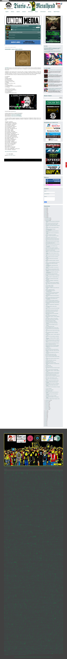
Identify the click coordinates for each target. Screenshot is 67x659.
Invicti (11, 552)
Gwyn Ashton (25, 540)
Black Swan (16, 493)
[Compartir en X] (10, 153)
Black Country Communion (49, 491)
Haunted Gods (33, 542)
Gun (56, 539)
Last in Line (32, 562)
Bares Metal (43, 488)
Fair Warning (55, 528)
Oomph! (45, 589)
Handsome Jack (20, 541)
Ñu (38, 587)
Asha (34, 484)
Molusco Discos (21, 578)
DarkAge (45, 509)
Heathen (8, 543)
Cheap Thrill (25, 502)
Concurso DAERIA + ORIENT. (49, 285)
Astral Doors (53, 484)
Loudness (20, 568)
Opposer (5, 590)
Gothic (27, 537)
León (26, 564)
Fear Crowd (50, 529)
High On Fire (33, 545)
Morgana (10, 579)
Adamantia (33, 475)
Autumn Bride (12, 486)
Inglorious (35, 550)
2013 (46, 415)
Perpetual (29, 593)
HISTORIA (6, 546)
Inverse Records (6, 552)
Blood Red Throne (52, 494)
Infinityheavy (31, 550)
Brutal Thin (11, 498)
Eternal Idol (60, 525)
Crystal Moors (37, 507)
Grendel (55, 538)
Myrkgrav (37, 581)
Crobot (20, 506)
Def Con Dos (16, 512)
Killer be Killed (34, 557)
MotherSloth (6, 580)
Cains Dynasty (45, 499)
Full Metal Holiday (17, 534)
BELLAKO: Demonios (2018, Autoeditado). (51, 355)
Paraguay (20, 592)
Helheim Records (17, 544)
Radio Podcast (56, 11)
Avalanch (22, 486)
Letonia (59, 564)
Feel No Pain (60, 529)
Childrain (57, 502)
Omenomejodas (52, 588)
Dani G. (45, 508)
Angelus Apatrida (12, 480)
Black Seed (5, 493)
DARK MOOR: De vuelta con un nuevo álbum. (52, 318)
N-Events (52, 581)
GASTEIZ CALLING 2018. (49, 366)
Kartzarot (39, 556)
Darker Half (48, 509)
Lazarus (56, 562)
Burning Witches (60, 498)
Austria (60, 485)
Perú (46, 593)
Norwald (21, 586)
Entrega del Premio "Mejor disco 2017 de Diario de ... (53, 297)
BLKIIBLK (32, 494)
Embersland (36, 522)
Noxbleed (41, 586)
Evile (23, 527)
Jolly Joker (47, 554)
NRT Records (46, 586)
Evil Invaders (11, 527)
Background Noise (30, 487)
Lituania (40, 566)
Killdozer (30, 557)
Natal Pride (57, 582)
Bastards (11, 489)
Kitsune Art (32, 558)
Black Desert (55, 491)
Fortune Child (48, 532)
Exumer (21, 528)
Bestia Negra (40, 490)
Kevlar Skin (8, 557)
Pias (37, 594)
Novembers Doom (37, 586)
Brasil (10, 497)
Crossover (37, 506)
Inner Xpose (49, 550)
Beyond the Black (55, 490)
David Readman (22, 510)
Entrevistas (30, 11)
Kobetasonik (57, 558)
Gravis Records (31, 538)
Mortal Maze (43, 579)
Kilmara (42, 557)
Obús (60, 587)
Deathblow (33, 511)
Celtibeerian (23, 501)
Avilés (50, 486)
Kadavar (5, 556)
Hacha (34, 540)
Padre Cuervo (43, 591)
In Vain (33, 549)
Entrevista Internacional (35, 524)
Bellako (18, 490)
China (15, 503)
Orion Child (21, 590)
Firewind (15, 531)
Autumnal (16, 486)
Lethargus (55, 564)
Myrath (34, 581)
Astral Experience (58, 484)
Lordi (32, 567)
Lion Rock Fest (14, 566)
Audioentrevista (42, 485)
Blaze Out (12, 494)
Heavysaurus (53, 543)
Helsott (59, 544)
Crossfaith (33, 506)
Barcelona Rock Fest (38, 488)
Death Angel (13, 511)
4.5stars (13, 473)
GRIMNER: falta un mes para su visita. (51, 362)
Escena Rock (11, 525)
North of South (57, 585)
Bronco (34, 497)
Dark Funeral (20, 509)
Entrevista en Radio (25, 524)
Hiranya (55, 545)
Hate (15, 542)
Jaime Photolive (48, 553)
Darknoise (55, 509)
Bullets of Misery (34, 498)
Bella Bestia (14, 490)
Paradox (17, 592)
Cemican (27, 501)
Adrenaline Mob (47, 475)
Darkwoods (13, 510)
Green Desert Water (50, 538)
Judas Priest (44, 555)
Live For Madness (53, 566)
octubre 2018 (47, 220)
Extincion (15, 528)
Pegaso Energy (61, 592)
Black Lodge (29, 492)
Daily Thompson (28, 508)
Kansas (28, 556)
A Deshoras (46, 473)
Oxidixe (32, 591)
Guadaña (49, 539)
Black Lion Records (23, 492)
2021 (46, 213)
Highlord (44, 545)
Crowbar (41, 506)
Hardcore (54, 541)
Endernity (30, 523)
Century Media (47, 501)
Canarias (12, 500)
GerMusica (48, 535)
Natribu (61, 582)
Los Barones (45, 567)
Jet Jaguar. (14, 554)
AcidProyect (58, 474)
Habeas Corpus (30, 540)
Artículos (55, 483)
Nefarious (30, 583)
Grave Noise (22, 538)
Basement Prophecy (57, 488)
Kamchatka (13, 556)
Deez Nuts (11, 512)
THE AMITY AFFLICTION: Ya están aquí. (51, 360)
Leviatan (12, 565)
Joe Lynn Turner (33, 554)
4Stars (18, 473)
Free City (21, 533)
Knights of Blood (53, 558)
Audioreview (48, 485)
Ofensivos (23, 588)
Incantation (42, 549)
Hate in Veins (19, 542)
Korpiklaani (14, 559)
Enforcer (49, 523)
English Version (54, 523)
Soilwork (14, 155)
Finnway (5, 531)
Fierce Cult (47, 530)
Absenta (18, 474)
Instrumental (37, 551)
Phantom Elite (60, 593)
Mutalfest (5, 581)
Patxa (36, 592)
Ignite (12, 548)
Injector (42, 550)
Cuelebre (45, 507)
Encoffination (17, 523)
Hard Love (40, 541)
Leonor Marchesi (34, 564)
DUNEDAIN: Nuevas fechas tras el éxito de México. (52, 238)
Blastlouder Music (60, 493)
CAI (41, 499)
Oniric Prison (15, 589)
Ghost (6, 536)
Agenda (6, 11)
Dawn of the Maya (34, 510)
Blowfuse (23, 495)
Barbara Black (22, 488)
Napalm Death (24, 582)
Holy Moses (31, 546)
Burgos (45, 498)
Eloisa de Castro (19, 522)
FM (25, 532)
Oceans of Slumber (7, 588)
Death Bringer (17, 511)
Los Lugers (50, 567)
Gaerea (38, 534)
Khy (14, 557)
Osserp (45, 590)
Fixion (39, 531)
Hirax (58, 545)
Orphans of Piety (36, 590)
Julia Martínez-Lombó (58, 555)
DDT (45, 510)
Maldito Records (24, 571)
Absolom (25, 474)
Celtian (19, 501)
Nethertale (51, 583)
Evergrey (44, 526)
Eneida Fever (37, 523)
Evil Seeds (16, 527)
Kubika (59, 559)
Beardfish (46, 489)
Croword (61, 506)
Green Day (44, 538)
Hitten (16, 546)
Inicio (24, 160)
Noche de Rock (23, 585)
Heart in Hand (56, 542)
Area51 (46, 482)
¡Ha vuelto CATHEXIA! (49, 388)
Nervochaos (44, 583)
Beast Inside (50, 489)
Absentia (21, 474)
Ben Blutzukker (26, 490)
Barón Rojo (48, 488)
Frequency (34, 533)
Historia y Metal (11, 546)
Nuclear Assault (6, 587)
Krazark (28, 559)
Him (49, 545)
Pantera (5, 592)
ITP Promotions (16, 553)
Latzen (45, 562)
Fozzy (57, 532)
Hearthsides (60, 542)
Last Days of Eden (26, 562)
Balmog (58, 487)
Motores (14, 580)
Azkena (19, 487)
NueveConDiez (20, 587)
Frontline (44, 533)
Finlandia (56, 530)
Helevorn (12, 544)
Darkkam (52, 509)
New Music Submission (11, 584)
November (32, 586)
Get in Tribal (57, 535)
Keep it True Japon (57, 556)
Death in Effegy (22, 511)
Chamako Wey (6, 502)
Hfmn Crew (28, 545)
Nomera (40, 585)
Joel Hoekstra (39, 554)
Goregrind (15, 537)
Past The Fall (28, 592)
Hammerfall (7, 541)
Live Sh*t (5, 567)
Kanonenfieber (24, 556)
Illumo (18, 548)
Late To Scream (41, 562)
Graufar (5, 538)
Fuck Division (56, 533)
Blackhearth (26, 493)
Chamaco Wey (59, 501)
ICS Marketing (9, 548)
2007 (46, 422)
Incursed (53, 549)
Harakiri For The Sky (35, 541)
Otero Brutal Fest (53, 590)
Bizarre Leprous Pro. (30, 491)
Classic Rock (49, 503)
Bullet (29, 498)
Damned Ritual (35, 508)
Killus (38, 557)
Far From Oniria (28, 529)
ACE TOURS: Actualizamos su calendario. (51, 321)
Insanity (10, 551)
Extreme (18, 528)
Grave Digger (17, 538)
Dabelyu (6, 508)
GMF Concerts (51, 536)
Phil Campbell (14, 594)
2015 (5, 471)
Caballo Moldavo (21, 499)
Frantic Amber (17, 533)
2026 (41, 471)
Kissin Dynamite (22, 558)
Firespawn (11, 531)
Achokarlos (45, 474)
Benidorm (35, 490)
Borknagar (43, 496)
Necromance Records (17, 583)
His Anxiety (61, 545)
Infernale (13, 550)
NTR (49, 586)
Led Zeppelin (24, 563)
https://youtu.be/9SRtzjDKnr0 (16, 115)
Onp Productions (36, 589)
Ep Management (49, 524)
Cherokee (29, 502)
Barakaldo (16, 488)
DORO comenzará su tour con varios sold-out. (52, 311)
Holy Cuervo (26, 546)
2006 (46, 423)
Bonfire (30, 496)
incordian (49, 549)
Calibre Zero (53, 499)
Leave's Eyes (19, 563)
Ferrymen (27, 530)
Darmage (17, 510)
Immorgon (24, 548)
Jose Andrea (14, 555)
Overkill (17, 591)
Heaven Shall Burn (12, 543)
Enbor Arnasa (13, 523)
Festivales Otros (40, 530)
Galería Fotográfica (45, 534)
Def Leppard (21, 512)
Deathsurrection (47, 511)
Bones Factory (14, 496)
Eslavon (22, 525)
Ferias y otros (23, 530)
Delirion (55, 512)
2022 (46, 212)
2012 (46, 416)
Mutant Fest (9, 581)
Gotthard (31, 537)
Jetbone (18, 554)
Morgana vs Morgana (16, 579)
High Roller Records (39, 545)
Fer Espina (19, 530)
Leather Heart (14, 563)
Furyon (22, 534)
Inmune (46, 550)
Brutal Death (54, 497)
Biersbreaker (6, 491)
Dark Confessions (60, 508)
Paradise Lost (13, 592)
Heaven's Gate (18, 543)
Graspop (61, 537)
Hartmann (9, 542)
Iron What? (54, 552)
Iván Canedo (23, 553)
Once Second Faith (6, 589)
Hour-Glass (56, 546)
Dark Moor (29, 509)
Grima (9, 539)
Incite (46, 549)
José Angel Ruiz (19, 555)
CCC (11, 501)
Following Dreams (35, 532)
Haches (37, 540)
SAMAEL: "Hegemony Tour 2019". (50, 289)
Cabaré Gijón (27, 499)
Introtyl (58, 551)
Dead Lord (54, 510)
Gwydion (21, 540)
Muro (58, 580)
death (62, 510)
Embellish (28, 522)
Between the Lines (46, 490)
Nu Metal (52, 586)
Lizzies (14, 567)
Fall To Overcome (61, 528)
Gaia (40, 534)
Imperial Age (43, 548)
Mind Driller (20, 577)
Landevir (5, 562)
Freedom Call (26, 533)
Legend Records (50, 563)
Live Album (48, 566)
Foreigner (44, 532)
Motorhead (17, 580)
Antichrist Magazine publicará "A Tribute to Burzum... (52, 372)
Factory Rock (50, 528)
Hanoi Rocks (29, 541)
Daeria (13, 508)
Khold (12, 557)
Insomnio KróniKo (27, 551)
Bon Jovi (57, 495)
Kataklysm (46, 556)
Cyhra (62, 507)
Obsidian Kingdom (56, 587)
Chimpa (11, 503)
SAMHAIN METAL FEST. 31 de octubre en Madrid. (52, 345)
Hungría (36, 547)
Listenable (29, 566)
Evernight (48, 526)
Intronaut (55, 551)
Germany (44, 535)
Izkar (35, 553)
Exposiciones (6, 528)
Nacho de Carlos (57, 581)
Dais (31, 508)
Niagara (24, 584)
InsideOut (13, 551)
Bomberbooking (50, 495)
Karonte (36, 556)
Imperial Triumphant (55, 548)
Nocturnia (36, 585)
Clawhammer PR (58, 503)
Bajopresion (50, 487)
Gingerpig (28, 536)
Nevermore (59, 583)
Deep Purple (6, 512)
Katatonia (53, 556)
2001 (46, 425)
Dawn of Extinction (28, 510)
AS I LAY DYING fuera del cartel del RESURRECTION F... (50, 291)
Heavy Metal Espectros (39, 543)
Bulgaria (27, 498)
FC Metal (45, 529)
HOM (35, 546)
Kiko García (20, 557)
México (54, 576)
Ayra (4, 487)
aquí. (15, 111)
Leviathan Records (20, 565)
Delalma (40, 512)
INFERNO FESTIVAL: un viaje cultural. (53, 74)
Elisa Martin (9, 522)
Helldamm (29, 544)
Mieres (5, 577)
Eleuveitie (5, 522)
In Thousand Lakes (28, 549)
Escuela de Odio (16, 525)
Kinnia (14, 558)
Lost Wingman (13, 568)
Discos (36, 11)
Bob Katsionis (40, 495)
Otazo (48, 590)
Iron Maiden (39, 552)
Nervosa (48, 583)
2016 (8, 471)
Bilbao (10, 491)
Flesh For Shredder (56, 531)
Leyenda (25, 565)
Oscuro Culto (41, 590)
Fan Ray (20, 529)
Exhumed (43, 527)
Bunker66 (42, 498)
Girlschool (37, 536)
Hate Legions (24, 542)
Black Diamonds (6, 492)
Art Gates (42, 483)
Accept (34, 474)
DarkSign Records (60, 509)
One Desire (11, 589)
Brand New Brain (6, 497)
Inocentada (57, 550)
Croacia (17, 506)
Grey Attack (58, 538)
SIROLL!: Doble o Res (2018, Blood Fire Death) (52, 223)
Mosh (57, 579)
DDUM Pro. (49, 510)
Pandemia (54, 591)
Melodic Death (51, 573)
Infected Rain (8, 550)
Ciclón (26, 503)
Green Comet (39, 538)
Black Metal (38, 492)
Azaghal (10, 487)
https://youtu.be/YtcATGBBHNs (16, 116)
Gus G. (14, 540)
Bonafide (60, 495)
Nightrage (51, 584)
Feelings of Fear (10, 530)
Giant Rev (12, 536)
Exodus (55, 527)
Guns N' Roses (6, 540)
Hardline (6, 542)
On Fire (60, 588)
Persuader (43, 593)
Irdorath (22, 552)
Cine (37, 503)
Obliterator (45, 587)
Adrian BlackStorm (58, 475)
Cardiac (39, 500)
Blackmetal (30, 493)
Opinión (18, 11)
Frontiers (38, 533)
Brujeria (44, 497)
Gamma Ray (6, 535)
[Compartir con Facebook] (11, 153)
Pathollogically (33, 592)
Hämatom (56, 540)
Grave (8, 538)
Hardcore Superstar (60, 541)
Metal (5, 575)
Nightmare (47, 584)
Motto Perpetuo (29, 580)
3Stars (62, 471)
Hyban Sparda (41, 547)
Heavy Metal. (44, 543)
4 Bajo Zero (9, 473)
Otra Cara (58, 590)
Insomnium (32, 551)
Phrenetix (33, 594)
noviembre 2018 (48, 219)
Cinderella (33, 503)
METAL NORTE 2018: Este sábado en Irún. (51, 315)
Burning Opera (49, 498)
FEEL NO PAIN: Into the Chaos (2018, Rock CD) (52, 349)
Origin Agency (17, 590)
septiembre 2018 (48, 400)
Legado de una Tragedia (38, 563)
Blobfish (36, 494)
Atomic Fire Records (18, 485)
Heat (4, 543)
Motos (26, 580)
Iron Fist (35, 552)
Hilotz (47, 545)
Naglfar (16, 582)
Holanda (22, 546)
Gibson (16, 536)
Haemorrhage (41, 540)
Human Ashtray (18, 547)
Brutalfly (15, 498)
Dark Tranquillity (40, 509)
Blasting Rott (55, 493)
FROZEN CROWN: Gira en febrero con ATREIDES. (52, 383)
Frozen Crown (48, 533)
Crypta (29, 507)
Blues (30, 495)
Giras (31, 536)
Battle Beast (22, 489)
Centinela (37, 501)
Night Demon (42, 584)
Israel (58, 552)
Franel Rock (10, 533)
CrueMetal (9, 507)
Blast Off (45, 493)
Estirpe (38, 525)
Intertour (51, 551)
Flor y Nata (10, 532)
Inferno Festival (17, 550)
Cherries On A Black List (36, 502)
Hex (25, 545)
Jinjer (20, 554)
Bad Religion (36, 487)
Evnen (26, 527)
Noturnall (28, 586)
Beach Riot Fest (40, 489)
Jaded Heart (43, 553)
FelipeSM (15, 530)
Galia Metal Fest (54, 534)
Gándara (10, 535)
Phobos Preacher (19, 594)
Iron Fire (32, 552)
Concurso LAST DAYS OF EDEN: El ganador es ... (52, 300)
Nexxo (21, 584)
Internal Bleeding (47, 551)
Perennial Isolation (16, 593)
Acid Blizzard (50, 474)
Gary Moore (19, 535)
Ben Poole (30, 490)
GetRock (62, 535)
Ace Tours (38, 474)
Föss (55, 532)
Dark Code (54, 508)
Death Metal (27, 511)
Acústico (20, 475)
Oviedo (25, 591)
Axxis (61, 486)
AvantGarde (32, 486)
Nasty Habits (44, 582)
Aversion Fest (46, 486)
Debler (51, 511)
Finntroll (61, 530)
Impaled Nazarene (33, 548)
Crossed (30, 506)
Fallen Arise (6, 529)
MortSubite (53, 579)
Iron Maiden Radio (45, 552)
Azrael (22, 487)
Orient (13, 590)
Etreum (22, 526)
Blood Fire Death (44, 494)
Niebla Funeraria (34, 584)
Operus (58, 589)
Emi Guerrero (47, 522)
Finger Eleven (52, 530)
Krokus (51, 559)
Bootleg (33, 496)
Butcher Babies (16, 499)
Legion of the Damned (60, 563)
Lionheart (25, 566)
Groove (20, 539)
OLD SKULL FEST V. (48, 348)
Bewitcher (51, 490)
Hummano (23, 547)
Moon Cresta (44, 578)
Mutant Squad (15, 581)
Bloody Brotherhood (7, 495)
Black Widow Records (21, 493)
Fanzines (24, 529)
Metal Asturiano (11, 575)
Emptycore (8, 523)
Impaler (37, 548)
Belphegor (22, 490)
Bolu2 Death (45, 495)
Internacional (43, 11)
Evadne (28, 526)
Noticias (25, 586)
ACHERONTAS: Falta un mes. (50, 361)
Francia (5, 533)
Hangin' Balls (24, 541)
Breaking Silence (14, 497)
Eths (13, 526)
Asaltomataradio (23, 484)
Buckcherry (19, 498)
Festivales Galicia (33, 530)
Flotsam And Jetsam (15, 532)
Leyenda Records (30, 565)
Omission (56, 588)
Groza (23, 539)
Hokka (19, 546)
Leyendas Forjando (44, 565)
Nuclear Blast (10, 155)
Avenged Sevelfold (40, 486)
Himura (52, 545)
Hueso (6, 547)
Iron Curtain (28, 552)
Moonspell (61, 578)
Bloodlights (61, 494)
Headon (49, 542)
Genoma (41, 535)
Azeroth (16, 487)
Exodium (51, 527)
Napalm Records (29, 582)
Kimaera (45, 557)
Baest (39, 487)
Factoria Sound (44, 528)
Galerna (50, 534)
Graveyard (26, 538)
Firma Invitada (20, 531)
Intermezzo (42, 551)
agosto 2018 (47, 401)
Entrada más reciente (9, 160)
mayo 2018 (47, 404)
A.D (54, 473)
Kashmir (43, 556)
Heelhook (5, 544)
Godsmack (60, 536)
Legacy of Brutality (30, 563)
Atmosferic (12, 485)
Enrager (58, 523)
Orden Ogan (9, 590)
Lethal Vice (51, 564)
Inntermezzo (53, 550)
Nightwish (54, 584)
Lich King (53, 565)
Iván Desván (28, 553)
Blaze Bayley (7, 494)
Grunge (37, 539)
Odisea (18, 588)
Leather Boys (9, 563)
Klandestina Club (48, 558)
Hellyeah (56, 544)
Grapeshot (56, 537)
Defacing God (26, 512)
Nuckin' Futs (57, 586)
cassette (59, 500)
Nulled (28, 587)
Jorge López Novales (55, 554)
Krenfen (36, 559)
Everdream (41, 526)
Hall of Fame (52, 540)
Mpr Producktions (35, 580)
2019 (18, 471)
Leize (15, 564)
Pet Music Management (55, 593)
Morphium (35, 579)
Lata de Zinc (36, 562)
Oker (26, 588)
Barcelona (32, 488)
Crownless (57, 506)
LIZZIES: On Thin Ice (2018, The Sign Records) (52, 369)
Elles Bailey (14, 522)
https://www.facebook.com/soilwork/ (11, 151)
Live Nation (59, 566)
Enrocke (61, 523)
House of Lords (61, 546)
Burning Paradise (55, 498)
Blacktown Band (40, 493)
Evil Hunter (60, 526)
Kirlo (16, 558)
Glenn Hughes (45, 536)
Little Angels (36, 566)
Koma (61, 558)
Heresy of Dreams (7, 545)
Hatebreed (28, 542)
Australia (56, 485)
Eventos (49, 11)
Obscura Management (50, 587)
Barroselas (53, 488)
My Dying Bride (25, 581)
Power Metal (12, 596)
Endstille (33, 523)
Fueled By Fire (6, 534)
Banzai (13, 488)
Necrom (12, 583)
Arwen (5, 484)
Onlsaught (32, 589)
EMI (43, 522)
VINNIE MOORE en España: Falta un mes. (51, 237)
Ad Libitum (24, 475)
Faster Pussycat (37, 529)
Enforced (46, 523)
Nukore (26, 587)
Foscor (52, 532)
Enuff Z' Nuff (42, 524)
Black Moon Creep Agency (51, 492)
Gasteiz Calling (24, 535)
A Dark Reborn (41, 473)
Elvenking (24, 522)
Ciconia (30, 503)
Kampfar (20, 556)
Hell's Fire (22, 544)
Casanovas (53, 500)
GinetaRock (23, 536)
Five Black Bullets (34, 531)
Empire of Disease (56, 522)
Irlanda (24, 552)
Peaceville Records (46, 592)
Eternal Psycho (6, 526)
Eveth (52, 526)
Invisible (14, 552)
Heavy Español (24, 543)
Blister (29, 494)
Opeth (61, 589)
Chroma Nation (22, 503)
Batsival (14, 489)
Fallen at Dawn (11, 529)
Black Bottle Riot (42, 491)
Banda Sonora (9, 488)
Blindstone (25, 494)
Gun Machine (60, 539)
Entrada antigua (38, 160)
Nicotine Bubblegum (28, 584)
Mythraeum (47, 581)
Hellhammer (44, 544)
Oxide (29, 591)
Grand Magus (42, 537)
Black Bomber (36, 491)
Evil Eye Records (56, 526)
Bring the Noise (30, 497)
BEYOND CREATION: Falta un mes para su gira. (52, 327)
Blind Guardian (18, 494)
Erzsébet (6, 525)
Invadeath (61, 551)
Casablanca (48, 500)
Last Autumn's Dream (19, 562)
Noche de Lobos (17, 585)
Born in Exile (47, 496)
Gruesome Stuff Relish (31, 539)
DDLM (43, 510)
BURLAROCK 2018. (48, 365)
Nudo (16, 587)
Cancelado (16, 500)
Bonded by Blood (9, 496)
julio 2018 (47, 402)
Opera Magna (49, 589)
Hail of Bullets (45, 540)
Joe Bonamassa (27, 554)
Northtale (14, 586)
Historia (12, 11)
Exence (33, 527)
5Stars (25, 473)
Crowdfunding (45, 506)
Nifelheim (39, 584)
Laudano (48, 562)
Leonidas (30, 564)
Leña (17, 564)
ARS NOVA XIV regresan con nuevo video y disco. (52, 373)
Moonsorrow (57, 578)
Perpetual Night (34, 593)
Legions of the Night (7, 564)
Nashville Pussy (39, 582)
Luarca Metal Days (26, 568)
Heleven (8, 544)
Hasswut (13, 542)
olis (43, 588)
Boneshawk (26, 496)
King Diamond (55, 557)
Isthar (61, 552)
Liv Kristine (44, 566)
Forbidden (41, 532)
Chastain (21, 502)
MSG (46, 580)
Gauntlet (34, 535)
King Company (49, 557)
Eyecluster (29, 528)
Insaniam (6, 551)
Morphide (24, 579)
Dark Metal (25, 509)
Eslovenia (25, 525)
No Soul (13, 585)
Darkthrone (9, 510)
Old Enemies (30, 588)
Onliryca (28, 589)
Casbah (56, 500)
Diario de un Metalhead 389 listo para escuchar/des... (53, 301)
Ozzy (39, 591)
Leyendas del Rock (37, 565)
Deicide (34, 512)
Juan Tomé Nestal (37, 555)
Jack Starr (39, 553)
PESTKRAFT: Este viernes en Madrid (50, 320)
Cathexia (7, 501)
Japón (57, 553)
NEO (32, 583)
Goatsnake (56, 536)
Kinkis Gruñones (9, 558)
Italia (5, 553)
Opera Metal (54, 589)
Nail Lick (19, 582)
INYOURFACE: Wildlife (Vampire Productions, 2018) (52, 398)
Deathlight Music (42, 511)
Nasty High (48, 582)
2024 (46, 210)
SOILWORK (7, 67)
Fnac (27, 532)
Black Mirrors (44, 492)
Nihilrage (58, 584)
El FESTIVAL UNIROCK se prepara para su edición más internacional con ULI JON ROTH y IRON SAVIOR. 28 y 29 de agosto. (52, 49)
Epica (57, 524)
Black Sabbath (59, 492)
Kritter (48, 559)
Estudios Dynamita (43, 525)
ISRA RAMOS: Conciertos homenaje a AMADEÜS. (52, 282)
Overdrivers (10, 591)
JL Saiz (23, 554)
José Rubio (26, 555)
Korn (11, 559)
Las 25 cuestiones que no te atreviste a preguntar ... (52, 292)
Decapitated (55, 511)
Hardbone (50, 541)
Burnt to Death (7, 499)
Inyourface (18, 552)
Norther (61, 585)
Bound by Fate (52, 496)
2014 (46, 414)
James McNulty (54, 553)
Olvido (48, 588)
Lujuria (52, 568)
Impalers (40, 548)
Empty (5, 523)
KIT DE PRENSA (27, 558)
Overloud (21, 591)
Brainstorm (59, 496)
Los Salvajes (55, 567)
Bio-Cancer (20, 491)
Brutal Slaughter (6, 498)
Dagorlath (23, 508)
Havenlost (38, 542)
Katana (49, 556)
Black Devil (59, 491)
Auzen (19, 486)
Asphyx (49, 484)
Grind (12, 539)
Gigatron (19, 536)
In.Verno (39, 549)
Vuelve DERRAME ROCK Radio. (50, 326)
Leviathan (16, 565)
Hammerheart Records (13, 541)
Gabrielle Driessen (34, 534)
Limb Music (9, 566)
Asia (41, 484)
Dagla (17, 508)
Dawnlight (39, 510)
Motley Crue (10, 580)
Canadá (8, 500)
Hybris (49, 547)
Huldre (10, 547)
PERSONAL (39, 593)
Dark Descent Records (8, 509)
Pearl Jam (51, 592)
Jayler (60, 553)
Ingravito (39, 550)
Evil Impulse (6, 527)
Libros (50, 565)
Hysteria (60, 547)
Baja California (44, 487)
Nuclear (61, 586)
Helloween (48, 544)
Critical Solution (13, 506)
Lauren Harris (52, 562)
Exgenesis (36, 527)
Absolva (28, 474)
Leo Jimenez (22, 564)
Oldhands (34, 588)
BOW (56, 496)
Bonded (5, 496)
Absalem (14, 474)
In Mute (17, 549)
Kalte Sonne (9, 556)
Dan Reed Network (41, 508)
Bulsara (39, 498)
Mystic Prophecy (42, 581)
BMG (36, 495)
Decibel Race (60, 511)
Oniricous (19, 589)
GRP (26, 539)
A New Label (51, 473)
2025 (37, 471)
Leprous (43, 564)
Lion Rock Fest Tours (20, 566)
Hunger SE (33, 547)
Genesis (38, 535)
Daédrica (9, 508)
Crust (22, 507)
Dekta (37, 512)
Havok (41, 542)
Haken (48, 540)
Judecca (49, 555)
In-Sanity (36, 549)
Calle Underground (59, 499)
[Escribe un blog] (9, 153)
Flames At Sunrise (43, 531)
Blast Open (49, 493)
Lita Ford (33, 566)
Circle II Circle (44, 503)
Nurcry (31, 587)
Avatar (36, 486)
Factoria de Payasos (38, 528)
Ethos (11, 526)
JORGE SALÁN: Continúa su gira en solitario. (52, 224)
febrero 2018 (47, 408)
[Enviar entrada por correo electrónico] (7, 153)
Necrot (27, 583)
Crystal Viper (41, 507)
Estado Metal (30, 525)
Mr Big (40, 580)
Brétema (26, 497)
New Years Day (17, 584)
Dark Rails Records (34, 509)
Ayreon (7, 487)
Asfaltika (28, 484)
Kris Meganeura (40, 559)
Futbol (25, 534)
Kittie (35, 558)
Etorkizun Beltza (17, 526)
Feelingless (5, 530)
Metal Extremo (34, 575)
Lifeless (57, 565)
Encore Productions (22, 523)
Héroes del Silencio (21, 545)
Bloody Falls (13, 495)
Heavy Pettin (49, 543)
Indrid (56, 549)
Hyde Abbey (52, 547)
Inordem (62, 550)
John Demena (43, 554)
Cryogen (26, 507)
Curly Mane (55, 507)
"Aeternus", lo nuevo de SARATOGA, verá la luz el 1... (53, 262)
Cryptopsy (32, 507)
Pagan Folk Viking (48, 591)
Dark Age (51, 508)
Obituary (41, 587)
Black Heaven (11, 492)
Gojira (5, 537)
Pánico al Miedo (60, 591)
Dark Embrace (15, 509)
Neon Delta (40, 583)
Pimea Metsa (43, 594)
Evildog (20, 527)
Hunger (30, 547)
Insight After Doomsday (20, 551)
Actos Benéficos (9, 475)
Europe (25, 526)
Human (13, 547)
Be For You (35, 489)
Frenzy (31, 533)
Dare (48, 508)
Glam (41, 536)
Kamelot (17, 556)
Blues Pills (33, 495)
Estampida (34, 525)
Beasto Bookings (55, 489)
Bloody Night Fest (18, 495)
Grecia (35, 538)
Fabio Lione (33, 528)
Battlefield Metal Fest (28, 489)
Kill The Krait (25, 557)
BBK (32, 489)
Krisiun (45, 559)
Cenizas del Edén (32, 501)
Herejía (62, 544)
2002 (46, 424)
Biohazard (25, 491)
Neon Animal (36, 583)
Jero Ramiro (9, 554)
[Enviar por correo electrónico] (8, 153)
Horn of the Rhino (46, 546)
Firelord (8, 531)
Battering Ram (18, 489)
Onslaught (41, 589)
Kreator (32, 559)
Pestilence (50, 593)
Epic (54, 524)
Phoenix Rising (25, 594)
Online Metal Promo (24, 589)
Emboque (40, 522)
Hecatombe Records (59, 543)
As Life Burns (13, 484)
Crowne (54, 506)
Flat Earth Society (50, 531)
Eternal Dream (50, 525)
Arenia (52, 482)
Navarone (5, 583)
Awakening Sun (57, 486)
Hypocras (56, 547)
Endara (27, 523)
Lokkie (25, 567)
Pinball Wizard (49, 594)
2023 (46, 211)
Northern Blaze (6, 586)
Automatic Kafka (6, 486)
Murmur (56, 580)
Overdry (14, 591)
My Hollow (30, 581)
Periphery (25, 593)
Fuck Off (60, 533)
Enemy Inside (42, 523)
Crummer (13, 507)
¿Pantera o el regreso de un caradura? (51, 234)
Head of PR (45, 542)
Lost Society (60, 567)
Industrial (60, 549)
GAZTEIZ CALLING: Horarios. (49, 286)
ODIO (15, 588)
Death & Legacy (7, 511)
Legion (54, 563)
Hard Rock (45, 541)
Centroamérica (41, 501)
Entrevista (18, 524)
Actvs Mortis (15, 475)
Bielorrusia (61, 490)
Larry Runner (10, 562)
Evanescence (31, 526)
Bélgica (9, 490)
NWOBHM (35, 587)
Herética (12, 545)
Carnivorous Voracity (43, 500)
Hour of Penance (52, 546)
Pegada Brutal (55, 592)
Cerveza (53, 501)
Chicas (49, 502)
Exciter (29, 527)
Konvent (8, 559)
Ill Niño (16, 548)
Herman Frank (16, 545)
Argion (60, 482)
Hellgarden (41, 544)
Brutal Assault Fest (49, 497)
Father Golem (41, 529)
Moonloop (53, 578)
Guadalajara (45, 539)
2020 (46, 214)
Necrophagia (23, 583)
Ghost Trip (9, 536)
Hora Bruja (38, 546)
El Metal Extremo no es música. (50, 312)
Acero (42, 474)
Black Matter (33, 492)
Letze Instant (8, 565)
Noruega (17, 586)
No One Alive (8, 585)
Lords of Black (36, 567)
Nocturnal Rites (32, 585)
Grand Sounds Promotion (49, 537)
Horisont (42, 546)
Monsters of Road (35, 578)
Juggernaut (52, 555)
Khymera (17, 557)
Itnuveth (12, 553)
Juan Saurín (31, 555)
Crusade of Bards (17, 507)
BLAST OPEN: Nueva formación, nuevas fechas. (52, 319)
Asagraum (18, 484)
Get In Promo (53, 535)
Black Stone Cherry (10, 493)
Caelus (37, 499)
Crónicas (24, 11)
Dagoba (20, 508)
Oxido (36, 591)
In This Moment (22, 549)
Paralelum (23, 592)
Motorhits (22, 580)
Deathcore (36, 511)
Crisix (7, 506)
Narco (35, 582)
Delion (52, 512)
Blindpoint (22, 494)
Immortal (28, 548)
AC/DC (31, 474)
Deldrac (45, 512)
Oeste (20, 588)
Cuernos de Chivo (50, 507)
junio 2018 (47, 403)
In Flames (13, 549)
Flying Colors (22, 532)
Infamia (5, 550)
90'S (36, 473)
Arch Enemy (26, 482)
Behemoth (5, 490)
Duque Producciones (40, 518)
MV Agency (20, 581)
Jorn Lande (9, 555)
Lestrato (46, 564)
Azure (25, 487)
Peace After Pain (40, 592)
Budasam (23, 498)
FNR (30, 532)
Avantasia (27, 486)
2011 (46, 417)
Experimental (59, 527)
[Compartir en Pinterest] (12, 153)
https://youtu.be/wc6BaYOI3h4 (16, 114)
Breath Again (22, 497)
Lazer (59, 562)
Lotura (17, 568)
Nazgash (8, 583)
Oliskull (45, 588)
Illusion (21, 548)
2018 (15, 471)
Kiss (18, 558)
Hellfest (33, 544)
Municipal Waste (51, 580)
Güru (11, 540)
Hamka (59, 540)
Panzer (8, 592)
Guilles (53, 539)
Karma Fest (31, 556)
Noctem (27, 585)
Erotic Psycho (61, 524)
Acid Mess (54, 474)
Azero (13, 487)
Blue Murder (26, 495)
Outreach (6, 591)
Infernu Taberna (22, 550)
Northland (10, 586)
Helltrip (53, 544)
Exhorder (40, 527)
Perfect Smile (21, 593)
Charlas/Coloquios (16, 502)
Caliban (50, 499)
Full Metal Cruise (11, 534)
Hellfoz (37, 544)
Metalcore (24, 576)
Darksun (5, 510)
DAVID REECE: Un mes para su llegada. (51, 395)
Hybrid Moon (45, 547)
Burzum (12, 499)
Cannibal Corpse (28, 500)
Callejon (5, 500)
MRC (43, 580)
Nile (60, 584)
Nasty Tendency (53, 582)
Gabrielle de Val (29, 534)
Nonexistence (44, 585)
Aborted (11, 474)
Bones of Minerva (21, 496)
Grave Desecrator (12, 538)
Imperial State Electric (49, 548)
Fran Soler (61, 532)
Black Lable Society (17, 492)
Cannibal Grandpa (34, 500)
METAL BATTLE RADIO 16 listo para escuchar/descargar (50, 229)
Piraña (54, 594)
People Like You (7, 593)
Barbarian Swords (27, 488)
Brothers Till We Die (38, 497)
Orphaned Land (31, 590)
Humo (27, 547)
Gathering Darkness (29, 535)
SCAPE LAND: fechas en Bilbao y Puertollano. (52, 247)
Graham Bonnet (36, 537)
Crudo (5, 507)
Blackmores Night (35, 493)
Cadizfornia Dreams (32, 499)
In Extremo (8, 549)
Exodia (47, 527)
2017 (46, 410)
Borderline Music (38, 496)
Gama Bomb (60, 534)
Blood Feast (39, 494)
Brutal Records (60, 497)
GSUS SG (41, 539)
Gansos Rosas (14, 535)
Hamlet (62, 540)
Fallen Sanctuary (16, 529)
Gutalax (18, 540)
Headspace (52, 542)
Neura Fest (55, 583)
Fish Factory (27, 531)
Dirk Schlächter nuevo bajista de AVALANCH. (52, 273)
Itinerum (8, 553)
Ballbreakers (54, 487)
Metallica (33, 576)
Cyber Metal (59, 507)
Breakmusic (18, 497)
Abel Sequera (58, 473)
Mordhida (6, 579)
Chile (8, 503)
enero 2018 (47, 409)
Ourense (62, 590)
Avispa (54, 486)
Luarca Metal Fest (33, 568)
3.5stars (56, 471)
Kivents (38, 558)
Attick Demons (37, 485)
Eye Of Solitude (25, 528)
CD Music (14, 501)
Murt (61, 580)
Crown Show (50, 506)
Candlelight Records (22, 500)
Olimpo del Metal (39, 588)
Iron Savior (49, 552)
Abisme (8, 474)
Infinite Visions (27, 550)
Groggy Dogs (16, 539)
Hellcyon (26, 544)
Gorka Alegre (23, 537)
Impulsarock (59, 548)
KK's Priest (43, 558)
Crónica (24, 506)
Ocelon (12, 588)
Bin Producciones (15, 491)
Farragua (32, 529)
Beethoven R (60, 489)
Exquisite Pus (11, 528)
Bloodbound (57, 494)
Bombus (54, 495)
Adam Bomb (29, 475)
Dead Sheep (58, 510)
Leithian (12, 564)
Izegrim (32, 553)
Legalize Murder (45, 563)
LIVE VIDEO (10, 567)
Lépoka (39, 564)
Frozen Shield (52, 533)
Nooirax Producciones (50, 585)
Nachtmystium (12, 582)
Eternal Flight (55, 525)
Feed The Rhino (55, 529)
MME (55, 577)
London (29, 567)
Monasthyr (29, 578)
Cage (39, 499)
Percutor (12, 593)
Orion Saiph (26, 590)
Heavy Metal (31, 543)
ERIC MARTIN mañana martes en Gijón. (51, 354)
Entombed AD (13, 524)
